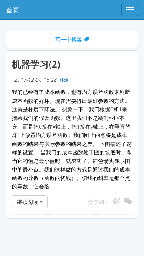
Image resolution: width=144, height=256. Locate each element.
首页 (13, 9)
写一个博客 (69, 39)
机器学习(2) (36, 64)
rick (64, 80)
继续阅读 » (30, 201)
